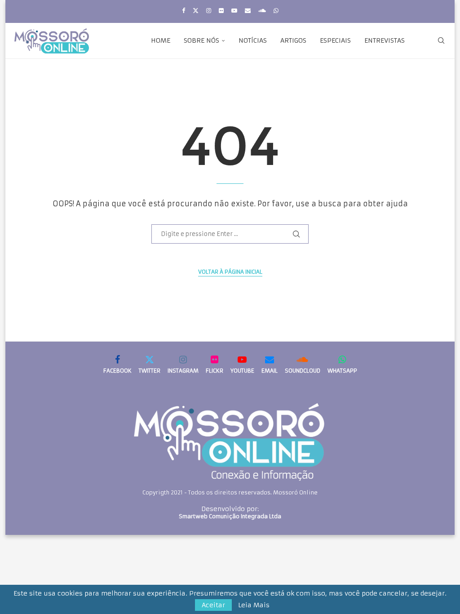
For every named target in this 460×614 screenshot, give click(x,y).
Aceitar (213, 605)
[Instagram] (208, 10)
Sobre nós (201, 40)
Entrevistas (384, 40)
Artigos (293, 40)
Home (160, 40)
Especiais (335, 40)
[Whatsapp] (276, 10)
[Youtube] (234, 10)
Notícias (253, 40)
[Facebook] (183, 10)
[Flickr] (221, 10)
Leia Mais (254, 605)
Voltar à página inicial (230, 271)
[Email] (248, 10)
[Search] (441, 40)
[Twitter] (196, 10)
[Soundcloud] (262, 10)
